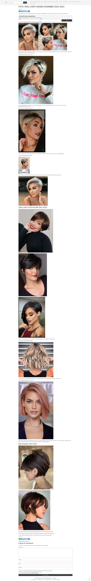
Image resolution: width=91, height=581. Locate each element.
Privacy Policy (33, 579)
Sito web (20, 567)
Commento (20, 547)
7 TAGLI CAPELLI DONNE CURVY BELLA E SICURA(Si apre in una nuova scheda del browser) (35, 535)
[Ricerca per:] (18, 3)
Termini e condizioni (48, 579)
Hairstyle (25, 541)
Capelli (22, 541)
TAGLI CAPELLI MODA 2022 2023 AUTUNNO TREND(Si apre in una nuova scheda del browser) (35, 531)
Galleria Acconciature (75, 1)
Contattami (33, 3)
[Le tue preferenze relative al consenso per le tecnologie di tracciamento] (89, 579)
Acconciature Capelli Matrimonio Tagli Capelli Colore (44, 1)
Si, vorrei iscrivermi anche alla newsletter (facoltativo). (29, 573)
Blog (61, 1)
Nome (19, 559)
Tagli (28, 541)
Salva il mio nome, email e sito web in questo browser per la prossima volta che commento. (35, 570)
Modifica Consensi (56, 579)
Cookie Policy (40, 579)
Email (19, 563)
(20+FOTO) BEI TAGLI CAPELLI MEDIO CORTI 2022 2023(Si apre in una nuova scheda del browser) (36, 533)
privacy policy (34, 22)
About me (65, 1)
